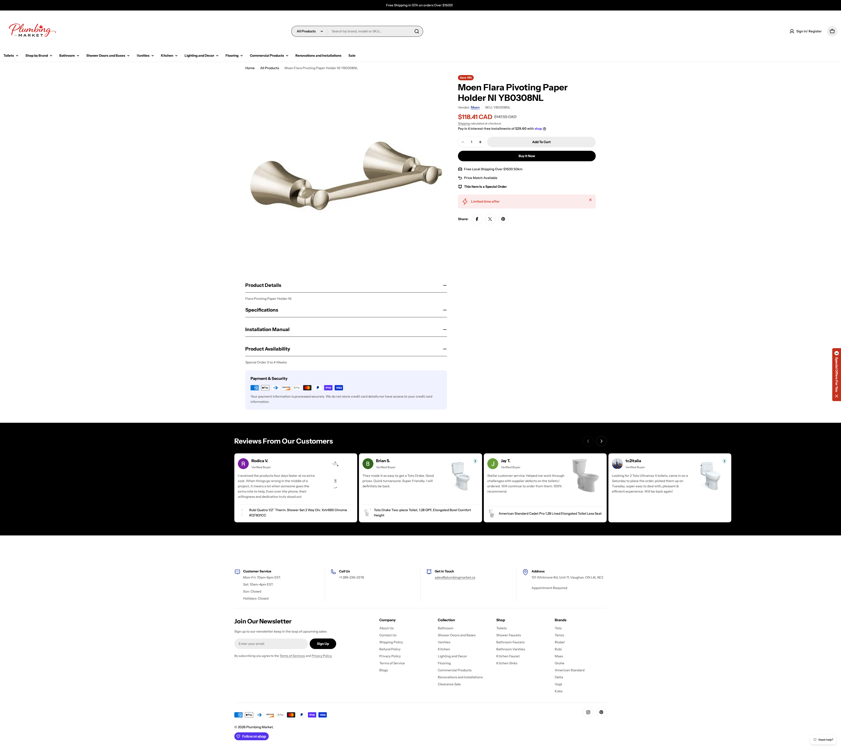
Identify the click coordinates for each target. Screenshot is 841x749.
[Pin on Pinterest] (503, 219)
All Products (269, 68)
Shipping (464, 123)
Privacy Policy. (322, 656)
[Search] (416, 31)
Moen (475, 107)
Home (250, 68)
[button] (836, 374)
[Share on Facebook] (477, 219)
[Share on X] (490, 219)
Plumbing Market (259, 727)
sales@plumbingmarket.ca (455, 577)
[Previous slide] (588, 441)
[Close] (590, 200)
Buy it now (527, 156)
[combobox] (357, 31)
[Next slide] (601, 441)
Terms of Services (292, 656)
